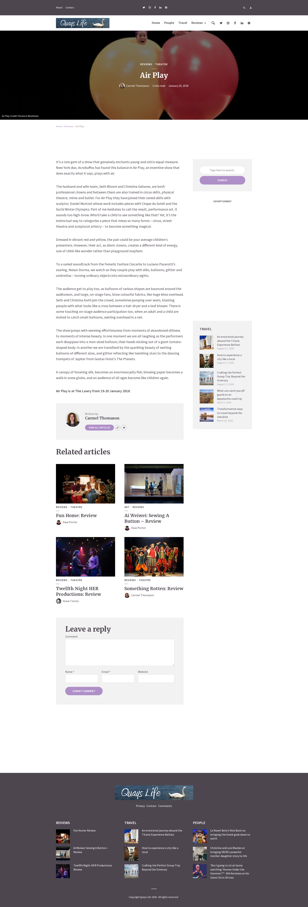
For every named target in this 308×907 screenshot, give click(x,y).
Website (143, 671)
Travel (182, 23)
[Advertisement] (154, 141)
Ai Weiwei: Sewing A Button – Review (146, 518)
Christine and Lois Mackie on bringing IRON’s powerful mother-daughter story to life (228, 852)
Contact (70, 7)
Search (222, 180)
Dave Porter (70, 522)
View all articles (99, 427)
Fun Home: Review (76, 515)
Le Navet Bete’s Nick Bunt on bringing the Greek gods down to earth (230, 834)
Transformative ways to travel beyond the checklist (230, 413)
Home (156, 23)
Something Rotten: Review (153, 588)
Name (69, 671)
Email (106, 671)
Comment (71, 636)
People (169, 23)
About (59, 7)
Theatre (161, 64)
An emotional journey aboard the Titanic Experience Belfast (230, 340)
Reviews (197, 23)
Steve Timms (71, 601)
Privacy (140, 806)
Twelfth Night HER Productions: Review (78, 591)
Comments (165, 806)
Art (127, 507)
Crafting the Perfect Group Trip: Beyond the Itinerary (231, 376)
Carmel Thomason (137, 85)
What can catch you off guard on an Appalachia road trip (230, 394)
